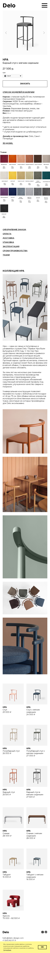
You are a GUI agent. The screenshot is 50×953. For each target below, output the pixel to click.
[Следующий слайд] (44, 32)
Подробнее (7, 950)
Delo (9, 5)
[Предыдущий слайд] (6, 32)
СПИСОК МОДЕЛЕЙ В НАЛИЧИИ (18, 92)
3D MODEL (8, 143)
